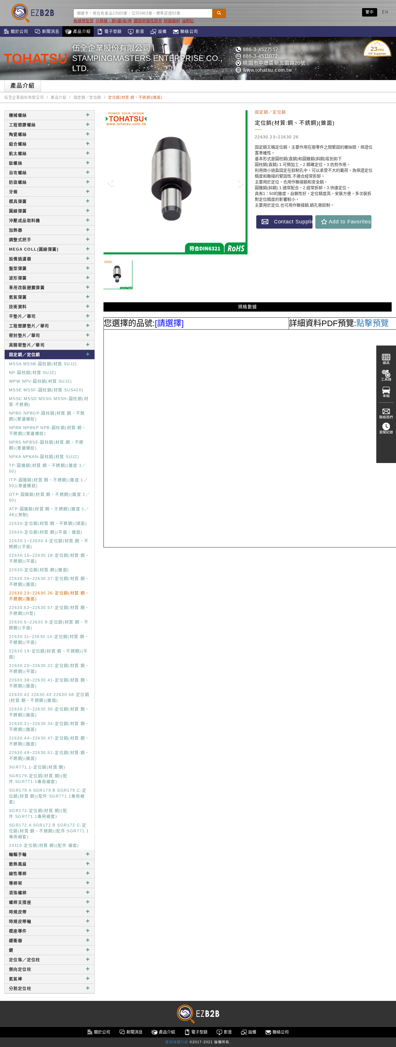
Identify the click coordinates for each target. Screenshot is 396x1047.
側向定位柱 (20, 969)
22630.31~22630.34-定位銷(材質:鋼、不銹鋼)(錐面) (49, 726)
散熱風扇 (18, 864)
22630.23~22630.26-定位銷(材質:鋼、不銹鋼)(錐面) (49, 596)
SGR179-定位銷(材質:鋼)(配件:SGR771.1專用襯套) (38, 778)
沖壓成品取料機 (24, 220)
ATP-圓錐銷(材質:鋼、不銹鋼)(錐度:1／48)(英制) (49, 512)
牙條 (13, 191)
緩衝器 (15, 940)
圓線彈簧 (18, 211)
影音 (139, 31)
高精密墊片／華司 (27, 345)
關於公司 (18, 31)
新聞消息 (50, 31)
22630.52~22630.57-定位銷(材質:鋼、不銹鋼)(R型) (49, 610)
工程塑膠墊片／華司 (29, 325)
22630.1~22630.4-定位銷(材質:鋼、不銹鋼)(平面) (48, 543)
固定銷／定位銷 (87, 97)
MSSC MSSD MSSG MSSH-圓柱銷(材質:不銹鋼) (48, 401)
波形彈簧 (18, 278)
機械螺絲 (18, 115)
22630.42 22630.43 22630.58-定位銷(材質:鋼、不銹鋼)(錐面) (49, 697)
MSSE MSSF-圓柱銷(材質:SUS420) (46, 390)
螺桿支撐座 (20, 902)
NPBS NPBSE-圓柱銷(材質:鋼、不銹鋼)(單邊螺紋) (46, 445)
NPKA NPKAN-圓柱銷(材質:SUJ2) (44, 456)
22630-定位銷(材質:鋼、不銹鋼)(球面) (48, 523)
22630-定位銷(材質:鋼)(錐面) (39, 569)
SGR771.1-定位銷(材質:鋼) (37, 767)
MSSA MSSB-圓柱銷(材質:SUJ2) (43, 363)
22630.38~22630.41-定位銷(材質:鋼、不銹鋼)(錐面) (49, 683)
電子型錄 (112, 31)
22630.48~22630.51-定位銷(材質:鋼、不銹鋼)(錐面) (49, 755)
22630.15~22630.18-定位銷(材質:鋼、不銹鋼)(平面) (49, 558)
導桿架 (15, 883)
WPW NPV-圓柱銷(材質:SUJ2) (40, 381)
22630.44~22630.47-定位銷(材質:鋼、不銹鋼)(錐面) (49, 741)
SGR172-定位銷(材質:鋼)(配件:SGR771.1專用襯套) (38, 813)
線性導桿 (18, 873)
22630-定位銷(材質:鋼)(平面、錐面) (46, 532)
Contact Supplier (290, 222)
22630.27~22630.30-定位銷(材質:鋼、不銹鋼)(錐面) (49, 712)
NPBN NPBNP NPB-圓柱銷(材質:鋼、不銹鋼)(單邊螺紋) (47, 430)
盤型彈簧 (18, 268)
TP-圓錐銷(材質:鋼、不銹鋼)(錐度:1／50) (47, 468)
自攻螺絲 (18, 172)
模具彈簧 (18, 201)
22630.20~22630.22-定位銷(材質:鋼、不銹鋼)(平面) (49, 668)
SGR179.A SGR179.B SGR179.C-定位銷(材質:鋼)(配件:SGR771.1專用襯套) (47, 796)
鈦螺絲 (15, 163)
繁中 (370, 12)
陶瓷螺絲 (18, 134)
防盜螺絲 (18, 182)
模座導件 (18, 931)
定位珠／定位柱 (24, 959)
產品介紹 (81, 31)
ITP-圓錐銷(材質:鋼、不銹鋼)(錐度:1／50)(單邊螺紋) (48, 483)
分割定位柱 (20, 988)
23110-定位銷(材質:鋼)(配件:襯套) (44, 845)
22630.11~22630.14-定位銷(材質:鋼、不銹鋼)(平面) (49, 639)
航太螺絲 (18, 153)
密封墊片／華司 (24, 335)
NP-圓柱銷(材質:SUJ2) (32, 372)
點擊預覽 (372, 323)
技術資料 (18, 306)
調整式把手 (20, 239)
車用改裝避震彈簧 (27, 287)
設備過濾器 (20, 258)
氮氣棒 (15, 979)
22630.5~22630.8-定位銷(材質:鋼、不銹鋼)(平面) (48, 625)
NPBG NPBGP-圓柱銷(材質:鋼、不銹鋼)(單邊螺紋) (47, 416)
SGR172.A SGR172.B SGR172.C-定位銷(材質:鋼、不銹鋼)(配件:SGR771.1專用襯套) (49, 831)
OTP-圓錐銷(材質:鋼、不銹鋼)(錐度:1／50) (49, 497)
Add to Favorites (349, 222)
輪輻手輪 (18, 854)
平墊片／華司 (22, 316)
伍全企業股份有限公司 (24, 97)
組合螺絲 (18, 144)
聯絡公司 (188, 31)
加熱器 (15, 230)
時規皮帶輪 (20, 921)
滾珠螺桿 (18, 892)
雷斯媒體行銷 (176, 1042)
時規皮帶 (18, 911)
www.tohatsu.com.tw (266, 70)
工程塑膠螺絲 (22, 124)
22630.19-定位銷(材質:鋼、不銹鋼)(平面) (48, 654)
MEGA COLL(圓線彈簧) (34, 249)
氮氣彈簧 (18, 297)
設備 (162, 31)
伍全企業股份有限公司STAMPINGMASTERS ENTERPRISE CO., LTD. (147, 58)
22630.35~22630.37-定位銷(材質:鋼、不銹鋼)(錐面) (49, 581)
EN (385, 12)
